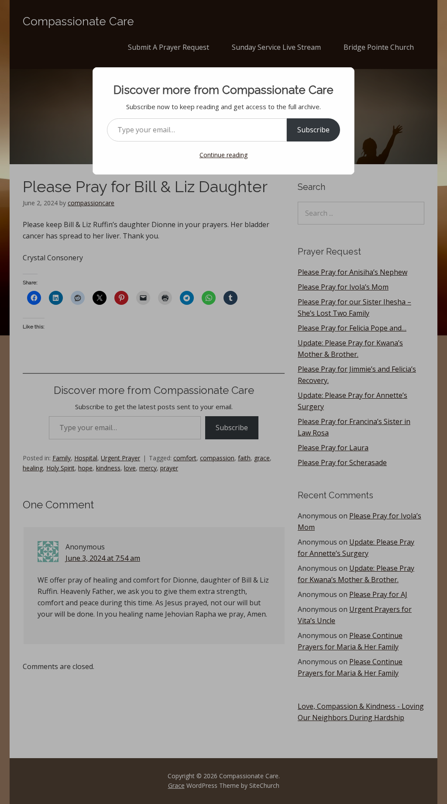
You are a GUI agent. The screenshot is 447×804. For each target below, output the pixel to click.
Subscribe (313, 130)
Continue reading (223, 155)
